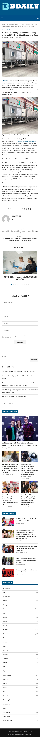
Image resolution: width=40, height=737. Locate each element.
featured (20, 634)
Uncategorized (13, 24)
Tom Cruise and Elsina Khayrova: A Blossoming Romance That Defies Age (26, 548)
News (20, 687)
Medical (20, 679)
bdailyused (10, 37)
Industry (20, 654)
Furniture (20, 638)
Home (3, 24)
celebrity (20, 617)
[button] (4, 269)
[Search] (38, 18)
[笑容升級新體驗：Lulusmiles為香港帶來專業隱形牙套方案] (20, 262)
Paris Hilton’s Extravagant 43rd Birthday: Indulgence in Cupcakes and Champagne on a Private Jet (10, 500)
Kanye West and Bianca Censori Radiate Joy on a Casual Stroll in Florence (26, 560)
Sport (20, 708)
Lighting (20, 671)
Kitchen (20, 662)
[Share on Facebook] (24, 209)
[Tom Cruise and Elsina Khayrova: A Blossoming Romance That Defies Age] (8, 549)
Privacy (30, 731)
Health (20, 646)
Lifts (20, 667)
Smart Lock (20, 704)
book (20, 609)
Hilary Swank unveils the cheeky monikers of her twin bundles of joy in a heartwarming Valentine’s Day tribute (10, 468)
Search (4, 356)
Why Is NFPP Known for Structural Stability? (14, 396)
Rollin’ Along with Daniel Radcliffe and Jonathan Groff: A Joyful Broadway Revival (19, 444)
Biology (20, 605)
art (20, 592)
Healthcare (20, 650)
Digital (20, 625)
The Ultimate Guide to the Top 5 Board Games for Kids (26, 520)
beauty (20, 600)
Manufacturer (20, 675)
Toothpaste (20, 716)
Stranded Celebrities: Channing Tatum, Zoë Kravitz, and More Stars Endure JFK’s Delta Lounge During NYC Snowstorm (29, 500)
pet (20, 691)
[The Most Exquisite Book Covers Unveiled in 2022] (8, 573)
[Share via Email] (30, 209)
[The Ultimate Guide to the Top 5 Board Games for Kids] (8, 522)
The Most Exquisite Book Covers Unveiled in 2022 (26, 571)
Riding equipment (20, 700)
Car (20, 613)
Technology (20, 712)
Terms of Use (23, 731)
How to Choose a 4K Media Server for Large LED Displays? (18, 371)
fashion (20, 629)
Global (20, 642)
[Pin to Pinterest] (28, 209)
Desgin (20, 621)
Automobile (20, 596)
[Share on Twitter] (26, 209)
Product (20, 696)
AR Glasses (20, 588)
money (20, 683)
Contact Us (15, 731)
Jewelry (20, 658)
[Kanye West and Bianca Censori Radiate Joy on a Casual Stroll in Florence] (8, 561)
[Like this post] (22, 209)
